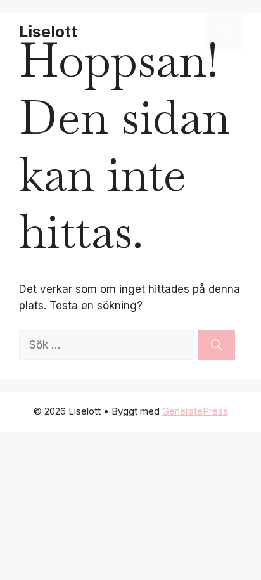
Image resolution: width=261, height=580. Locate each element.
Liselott (48, 31)
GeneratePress (195, 411)
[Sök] (216, 345)
